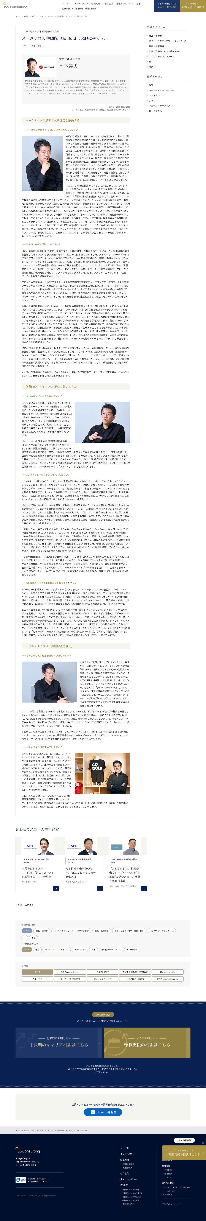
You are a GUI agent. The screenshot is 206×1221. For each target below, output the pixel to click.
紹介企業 (124, 1173)
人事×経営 (37, 978)
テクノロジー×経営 (135, 978)
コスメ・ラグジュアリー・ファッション (168, 40)
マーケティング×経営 (70, 978)
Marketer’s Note (167, 972)
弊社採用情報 (90, 8)
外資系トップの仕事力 (132, 1189)
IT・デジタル (155, 110)
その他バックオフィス (159, 105)
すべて (27, 930)
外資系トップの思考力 (132, 1200)
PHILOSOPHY (103, 972)
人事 (151, 100)
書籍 (138, 3)
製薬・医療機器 (156, 46)
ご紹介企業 (108, 3)
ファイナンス (155, 95)
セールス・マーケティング (161, 90)
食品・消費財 (155, 35)
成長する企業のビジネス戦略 (135, 972)
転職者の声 (127, 1167)
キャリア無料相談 (167, 7)
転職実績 (95, 3)
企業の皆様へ (67, 8)
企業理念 (168, 1170)
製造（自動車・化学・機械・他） (165, 51)
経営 (151, 85)
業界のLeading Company (168, 978)
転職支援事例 (128, 1164)
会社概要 (79, 8)
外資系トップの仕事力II (132, 1193)
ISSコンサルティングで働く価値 (177, 1187)
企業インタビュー (124, 3)
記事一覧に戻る (26, 905)
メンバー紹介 (170, 1191)
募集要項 (168, 1194)
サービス (66, 3)
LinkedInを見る (106, 1112)
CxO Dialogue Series (70, 972)
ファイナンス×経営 (102, 978)
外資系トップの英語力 (132, 1196)
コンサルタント (81, 3)
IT (150, 61)
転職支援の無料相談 (193, 7)
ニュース (168, 1177)
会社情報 (168, 1173)
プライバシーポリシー (172, 1204)
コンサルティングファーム (161, 56)
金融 (151, 66)
